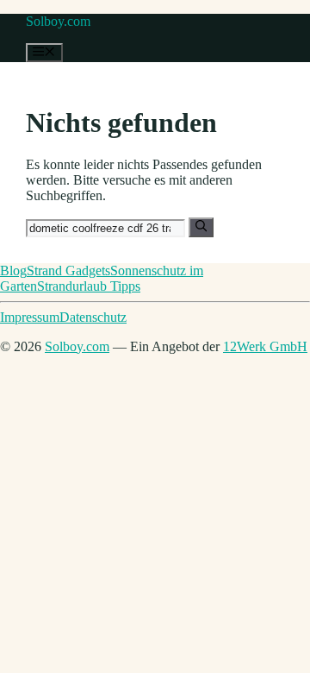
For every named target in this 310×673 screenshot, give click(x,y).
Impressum (29, 317)
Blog (13, 270)
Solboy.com (58, 21)
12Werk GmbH (265, 346)
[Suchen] (201, 226)
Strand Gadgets (68, 270)
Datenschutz (93, 317)
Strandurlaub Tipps (88, 286)
